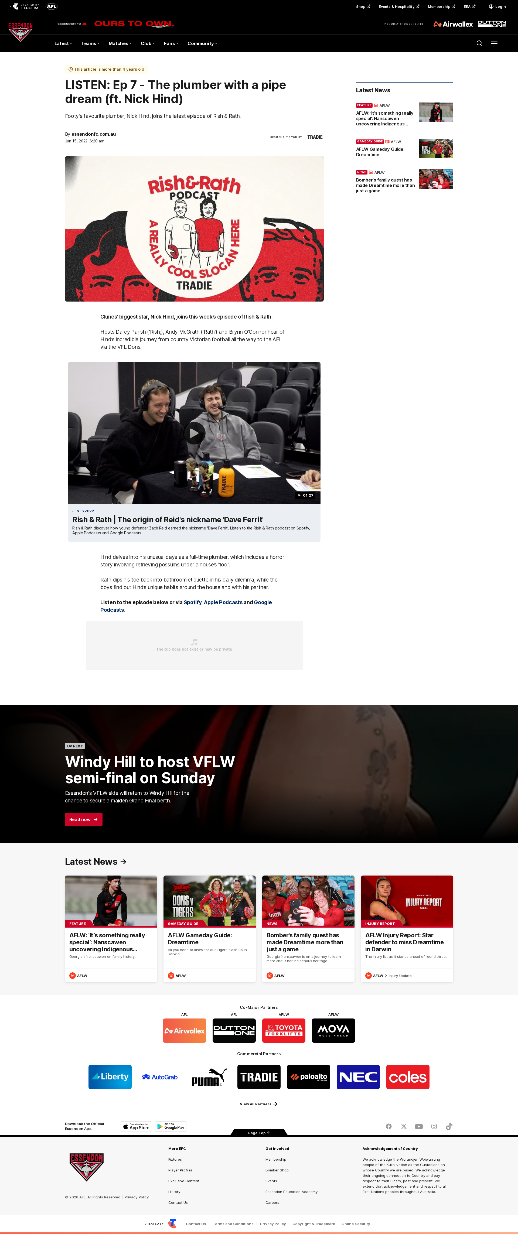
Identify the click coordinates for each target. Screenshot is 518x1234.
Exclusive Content (183, 1181)
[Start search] (479, 43)
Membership (439, 6)
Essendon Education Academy (291, 1191)
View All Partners (255, 1104)
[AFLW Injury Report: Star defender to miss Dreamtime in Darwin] (407, 929)
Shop (360, 6)
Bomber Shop (277, 1170)
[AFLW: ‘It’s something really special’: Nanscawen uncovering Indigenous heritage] (404, 115)
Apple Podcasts (223, 602)
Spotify (193, 602)
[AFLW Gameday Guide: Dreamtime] (404, 149)
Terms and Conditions (233, 1224)
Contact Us (178, 1202)
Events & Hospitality (396, 6)
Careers (272, 1202)
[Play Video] (194, 433)
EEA (467, 6)
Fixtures (175, 1159)
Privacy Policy (137, 1197)
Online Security (356, 1224)
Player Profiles (180, 1170)
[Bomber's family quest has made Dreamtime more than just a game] (404, 182)
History (174, 1191)
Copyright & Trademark (313, 1224)
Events (271, 1181)
